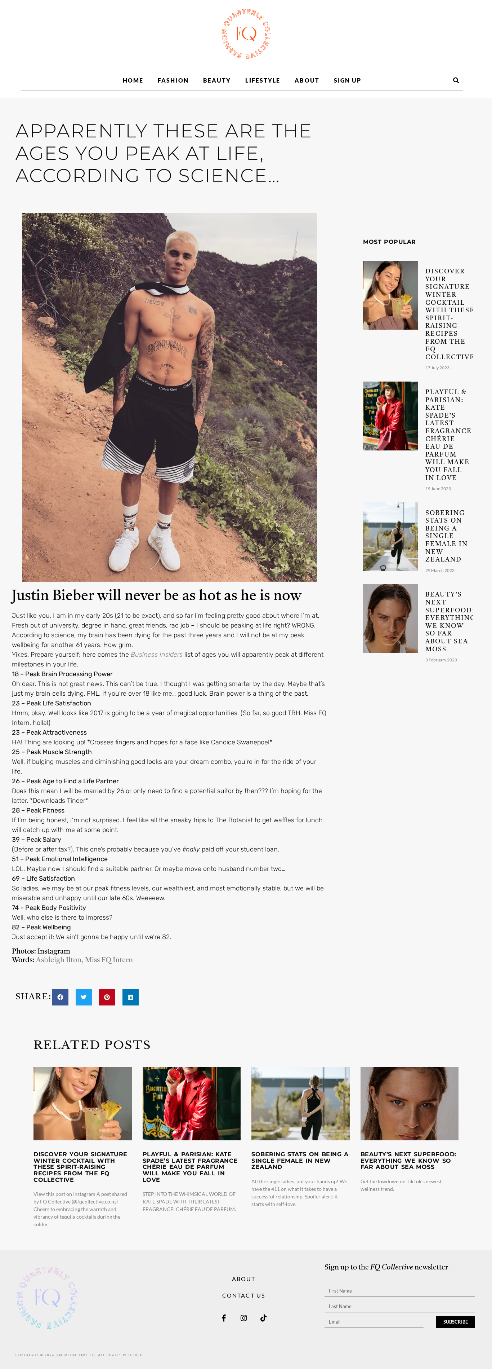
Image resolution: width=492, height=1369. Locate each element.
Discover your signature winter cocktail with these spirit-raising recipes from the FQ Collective (80, 1167)
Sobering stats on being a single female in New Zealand (446, 536)
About (307, 80)
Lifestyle (262, 80)
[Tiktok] (263, 1318)
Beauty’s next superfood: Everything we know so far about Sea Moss (408, 1160)
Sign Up (348, 80)
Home (133, 80)
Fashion (173, 80)
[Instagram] (244, 1318)
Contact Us (243, 1295)
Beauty (217, 80)
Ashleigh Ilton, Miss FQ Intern (84, 960)
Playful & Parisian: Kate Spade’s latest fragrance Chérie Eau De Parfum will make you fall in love (190, 1167)
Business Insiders (157, 655)
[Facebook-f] (224, 1318)
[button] (456, 80)
